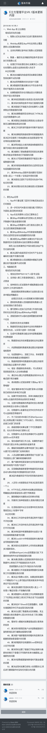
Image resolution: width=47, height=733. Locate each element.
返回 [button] (23, 712)
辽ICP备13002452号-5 (38, 725)
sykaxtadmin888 (15, 19)
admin (11, 690)
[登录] (42, 3)
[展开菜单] (5, 3)
